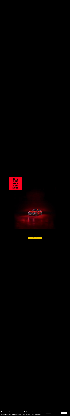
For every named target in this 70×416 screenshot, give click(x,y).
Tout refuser (56, 413)
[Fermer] (68, 413)
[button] (20, 188)
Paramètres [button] (48, 413)
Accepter (64, 413)
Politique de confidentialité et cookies (34, 414)
